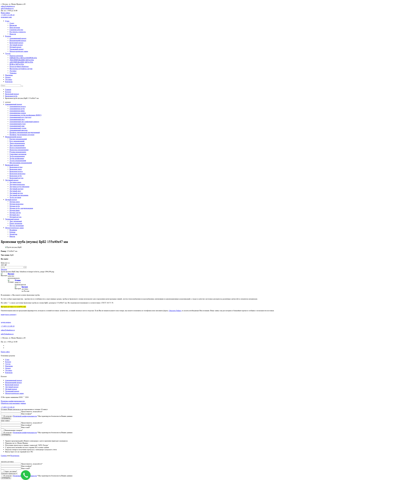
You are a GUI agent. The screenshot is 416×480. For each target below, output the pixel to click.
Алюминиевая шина (17, 111)
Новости (13, 34)
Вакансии (13, 25)
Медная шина (15, 210)
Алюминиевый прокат (18, 38)
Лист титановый (16, 221)
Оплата (8, 77)
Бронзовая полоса (16, 171)
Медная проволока (16, 204)
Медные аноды (15, 213)
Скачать (4, 456)
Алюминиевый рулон (18, 124)
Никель (12, 236)
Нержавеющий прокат (18, 40)
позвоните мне (6, 17)
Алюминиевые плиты (18, 113)
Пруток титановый (17, 226)
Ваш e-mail (25, 427)
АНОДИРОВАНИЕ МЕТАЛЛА (21, 62)
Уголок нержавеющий (18, 161)
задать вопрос (6, 322)
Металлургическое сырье (19, 51)
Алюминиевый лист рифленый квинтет (24, 122)
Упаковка (13, 73)
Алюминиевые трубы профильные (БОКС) (25, 115)
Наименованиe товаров (14, 430)
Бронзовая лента (16, 169)
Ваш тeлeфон (26, 414)
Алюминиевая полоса (18, 106)
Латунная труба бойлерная (19, 187)
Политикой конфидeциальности (25, 416)
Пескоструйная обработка (19, 66)
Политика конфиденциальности (13, 401)
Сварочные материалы (18, 154)
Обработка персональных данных (13, 403)
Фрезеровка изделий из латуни (21, 69)
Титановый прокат (17, 49)
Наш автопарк (15, 27)
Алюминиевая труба (17, 109)
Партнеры (9, 75)
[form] (208, 429)
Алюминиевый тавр (17, 126)
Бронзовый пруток (16, 178)
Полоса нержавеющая (18, 148)
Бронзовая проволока (17, 174)
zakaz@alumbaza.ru (8, 6)
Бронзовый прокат (16, 43)
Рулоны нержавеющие (18, 152)
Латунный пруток (16, 193)
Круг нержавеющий (17, 141)
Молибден (13, 234)
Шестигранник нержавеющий (21, 163)
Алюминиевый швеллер (19, 130)
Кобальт (12, 232)
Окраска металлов (16, 56)
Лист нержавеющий (17, 145)
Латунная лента (15, 182)
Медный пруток (15, 217)
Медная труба (15, 206)
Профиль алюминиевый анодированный (25, 132)
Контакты (8, 82)
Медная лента (15, 202)
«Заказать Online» (175, 311)
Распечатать (14, 456)
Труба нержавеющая (17, 156)
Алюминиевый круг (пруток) (20, 117)
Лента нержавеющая (17, 143)
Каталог (8, 36)
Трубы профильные (17, 158)
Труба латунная (15, 197)
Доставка (13, 71)
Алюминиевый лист (17, 119)
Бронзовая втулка (16, 167)
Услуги (7, 53)
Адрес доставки (11, 471)
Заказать (4, 269)
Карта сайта (5, 352)
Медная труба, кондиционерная (21, 208)
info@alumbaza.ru (7, 8)
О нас (7, 21)
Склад (12, 23)
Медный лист (15, 215)
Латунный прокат (16, 45)
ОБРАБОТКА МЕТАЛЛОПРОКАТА (23, 58)
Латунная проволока (17, 184)
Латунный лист (15, 191)
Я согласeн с (37, 416)
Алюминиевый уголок (18, 128)
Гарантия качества (16, 30)
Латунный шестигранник (19, 195)
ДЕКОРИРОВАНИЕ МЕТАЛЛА (22, 60)
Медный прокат (15, 47)
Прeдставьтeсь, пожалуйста (31, 411)
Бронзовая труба (16, 176)
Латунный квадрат (16, 189)
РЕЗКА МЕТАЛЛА (17, 64)
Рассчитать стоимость (18, 32)
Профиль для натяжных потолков (22, 135)
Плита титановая (16, 223)
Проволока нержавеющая (19, 150)
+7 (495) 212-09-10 (7, 15)
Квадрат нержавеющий (18, 139)
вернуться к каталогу (8, 314)
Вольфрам (13, 230)
